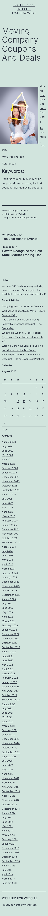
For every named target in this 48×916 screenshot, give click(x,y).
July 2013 (7, 870)
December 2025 (10, 477)
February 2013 (9, 883)
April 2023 (7, 616)
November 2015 (10, 787)
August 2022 (9, 651)
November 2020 (11, 743)
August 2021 (8, 704)
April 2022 (7, 669)
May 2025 (7, 507)
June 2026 (7, 450)
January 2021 (9, 734)
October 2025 (9, 485)
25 (11, 415)
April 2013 (7, 874)
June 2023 (7, 608)
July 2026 (7, 446)
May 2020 (7, 769)
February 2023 (10, 625)
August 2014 (8, 813)
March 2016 (8, 782)
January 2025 (9, 525)
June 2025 (7, 503)
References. (9, 163)
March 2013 (8, 878)
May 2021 (7, 717)
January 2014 (9, 843)
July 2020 (7, 760)
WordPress (30, 904)
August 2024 (9, 546)
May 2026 (7, 455)
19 (18, 408)
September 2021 (11, 699)
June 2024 (8, 555)
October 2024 (9, 538)
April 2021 (7, 721)
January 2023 (9, 629)
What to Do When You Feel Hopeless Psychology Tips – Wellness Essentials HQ (22, 337)
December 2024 (10, 529)
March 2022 (8, 673)
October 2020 (9, 747)
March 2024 (8, 568)
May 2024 (7, 560)
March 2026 (8, 463)
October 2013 (9, 856)
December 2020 (10, 739)
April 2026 (7, 459)
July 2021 (7, 708)
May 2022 (7, 664)
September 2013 (11, 861)
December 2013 (10, 848)
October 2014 (9, 804)
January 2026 (9, 472)
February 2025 (10, 520)
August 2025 (9, 494)
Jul (6, 429)
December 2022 (10, 634)
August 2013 (8, 865)
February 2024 (10, 573)
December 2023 (10, 581)
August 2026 (9, 442)
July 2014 (7, 817)
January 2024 (9, 577)
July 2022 (7, 656)
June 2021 (7, 712)
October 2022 (9, 643)
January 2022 (9, 682)
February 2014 (10, 839)
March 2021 (8, 726)
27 (24, 415)
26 (17, 415)
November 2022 (11, 638)
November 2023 (11, 586)
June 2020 (7, 765)
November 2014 (10, 800)
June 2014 (7, 822)
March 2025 (8, 516)
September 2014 (11, 808)
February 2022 (10, 677)
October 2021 (9, 695)
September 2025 (11, 490)
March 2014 (8, 835)
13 (24, 401)
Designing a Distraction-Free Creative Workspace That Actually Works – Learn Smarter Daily (23, 310)
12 (18, 401)
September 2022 (11, 647)
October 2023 (9, 590)
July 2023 (7, 603)
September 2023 (11, 595)
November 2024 (11, 533)
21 (30, 408)
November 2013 (10, 852)
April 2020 (7, 774)
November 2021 (10, 691)
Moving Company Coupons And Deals (43, 104)
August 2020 (9, 756)
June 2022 (7, 660)
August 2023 (9, 599)
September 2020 (11, 752)
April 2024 (7, 564)
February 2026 (10, 468)
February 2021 (9, 730)
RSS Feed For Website (15, 214)
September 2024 (11, 542)
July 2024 (7, 551)
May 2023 (7, 612)
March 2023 (8, 621)
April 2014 (7, 830)
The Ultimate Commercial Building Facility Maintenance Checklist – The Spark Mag (22, 324)
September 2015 (11, 791)
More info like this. (13, 156)
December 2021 (10, 686)
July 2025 (7, 498)
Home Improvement (27, 217)
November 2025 (11, 481)
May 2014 (7, 826)
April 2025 (7, 511)
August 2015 (8, 795)
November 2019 (10, 778)
